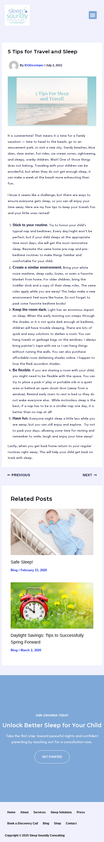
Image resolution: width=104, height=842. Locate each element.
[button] (93, 15)
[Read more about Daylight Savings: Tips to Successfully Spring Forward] (52, 605)
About (24, 812)
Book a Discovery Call (22, 823)
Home (11, 812)
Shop (57, 823)
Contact (71, 823)
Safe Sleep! (22, 561)
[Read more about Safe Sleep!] (52, 531)
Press (81, 812)
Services (39, 812)
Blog (14, 570)
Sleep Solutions (61, 812)
